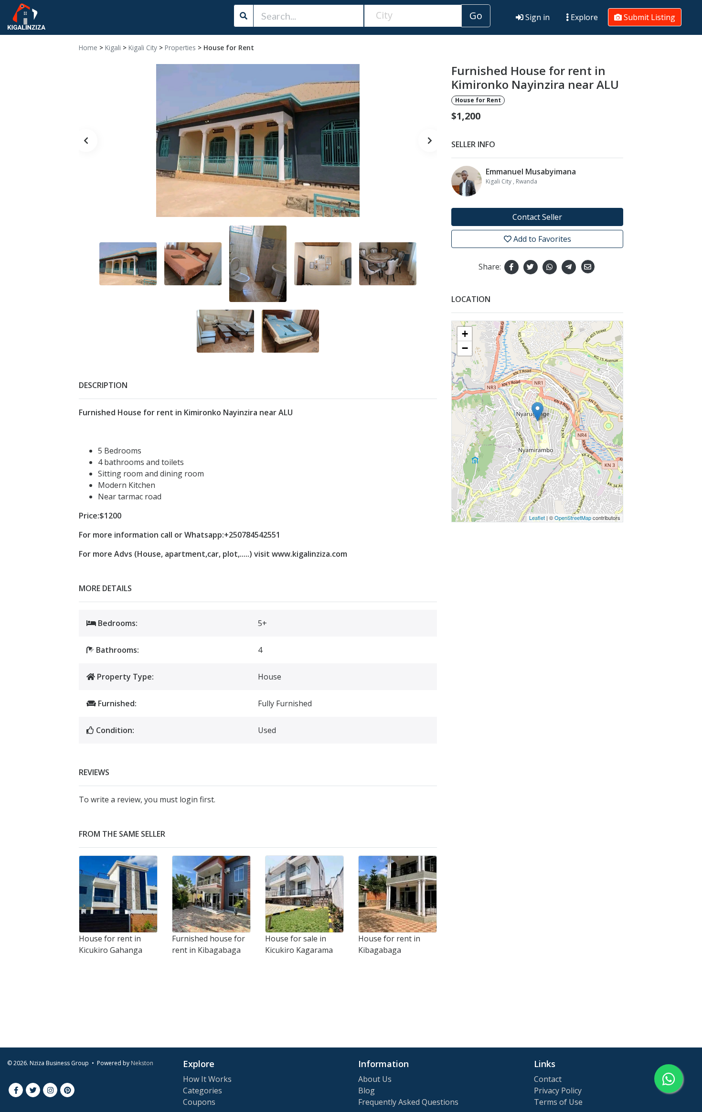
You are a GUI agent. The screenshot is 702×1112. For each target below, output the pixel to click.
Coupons (199, 1102)
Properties (180, 47)
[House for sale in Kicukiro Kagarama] (304, 894)
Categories (202, 1090)
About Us (375, 1079)
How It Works (207, 1079)
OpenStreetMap (572, 517)
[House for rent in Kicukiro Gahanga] (118, 894)
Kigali (113, 47)
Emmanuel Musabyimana (531, 171)
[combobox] (413, 15)
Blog (366, 1090)
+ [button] (465, 334)
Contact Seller (537, 217)
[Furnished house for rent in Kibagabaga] (211, 894)
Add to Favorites (541, 239)
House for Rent (228, 47)
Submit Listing (648, 17)
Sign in (536, 17)
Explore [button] (583, 17)
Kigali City (142, 47)
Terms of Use (558, 1102)
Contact (548, 1079)
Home (88, 47)
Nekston (142, 1063)
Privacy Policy (558, 1090)
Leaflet (537, 517)
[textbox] (413, 15)
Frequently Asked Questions (408, 1102)
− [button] (465, 348)
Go (475, 15)
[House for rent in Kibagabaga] (397, 894)
